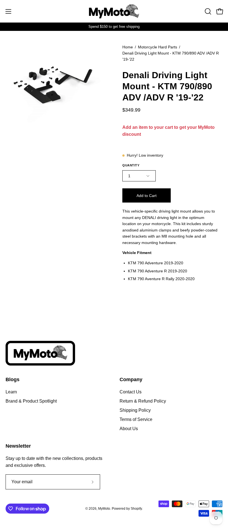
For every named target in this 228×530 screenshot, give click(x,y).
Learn (11, 392)
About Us (129, 428)
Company (131, 379)
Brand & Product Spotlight (31, 401)
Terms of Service (136, 419)
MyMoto (104, 509)
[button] (207, 11)
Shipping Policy (135, 410)
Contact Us (131, 392)
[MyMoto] (114, 11)
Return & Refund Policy (143, 401)
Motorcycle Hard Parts (157, 47)
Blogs (12, 379)
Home (127, 47)
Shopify (136, 509)
